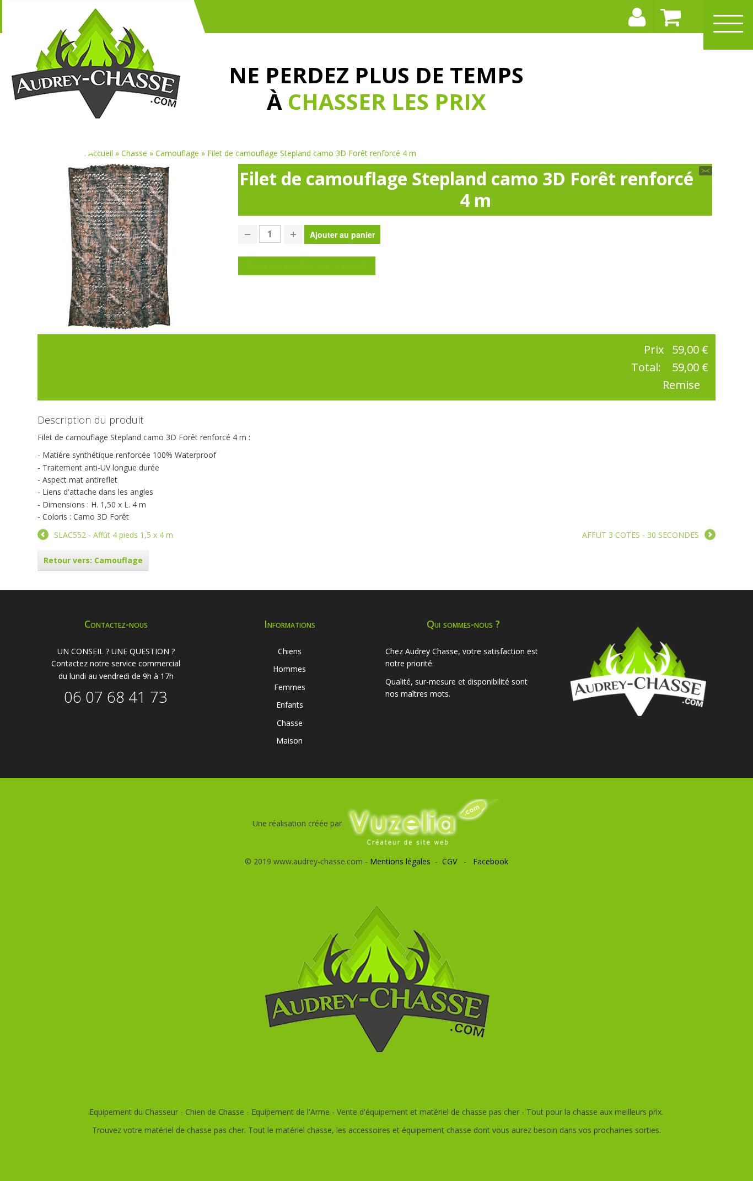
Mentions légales (400, 861)
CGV (449, 861)
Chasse (290, 723)
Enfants (289, 704)
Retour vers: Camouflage (93, 560)
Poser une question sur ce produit (306, 265)
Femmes (289, 687)
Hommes (289, 669)
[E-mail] (705, 170)
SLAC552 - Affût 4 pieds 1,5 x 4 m (113, 535)
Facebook (490, 861)
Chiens (290, 651)
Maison (289, 740)
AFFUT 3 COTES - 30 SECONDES (640, 535)
